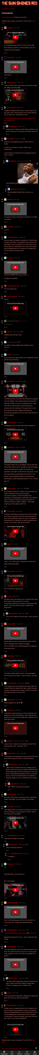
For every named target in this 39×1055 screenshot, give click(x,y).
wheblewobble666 (12, 902)
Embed (25, 1048)
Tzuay (9, 993)
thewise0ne (10, 139)
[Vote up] (2, 28)
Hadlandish (10, 656)
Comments (27, 1054)
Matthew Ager (13, 126)
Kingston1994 (11, 624)
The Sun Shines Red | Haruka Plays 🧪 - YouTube (20, 933)
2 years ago (20, 82)
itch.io (3, 1048)
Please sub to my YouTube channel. (19, 324)
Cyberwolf (10, 710)
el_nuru (9, 596)
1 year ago (17, 28)
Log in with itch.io (7, 17)
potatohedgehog (12, 930)
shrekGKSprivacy (12, 835)
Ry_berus (10, 258)
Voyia (8, 544)
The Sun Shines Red (13, 286)
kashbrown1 (10, 447)
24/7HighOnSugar (12, 237)
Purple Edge (11, 57)
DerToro (9, 331)
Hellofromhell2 (11, 422)
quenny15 (10, 28)
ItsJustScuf (11, 381)
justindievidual (11, 946)
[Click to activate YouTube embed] (15, 37)
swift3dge (10, 806)
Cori (8, 342)
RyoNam (9, 199)
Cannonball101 (11, 488)
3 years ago (19, 107)
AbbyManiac (10, 699)
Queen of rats (11, 82)
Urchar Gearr (11, 107)
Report (20, 1048)
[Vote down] (2, 30)
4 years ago (18, 139)
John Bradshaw (12, 683)
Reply (5, 53)
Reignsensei (11, 864)
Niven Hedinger (11, 1005)
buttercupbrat (11, 794)
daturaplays (11, 571)
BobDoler (10, 741)
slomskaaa (10, 227)
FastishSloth (11, 753)
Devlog (34, 1054)
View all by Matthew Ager (12, 1048)
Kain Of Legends (12, 296)
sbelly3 (9, 354)
